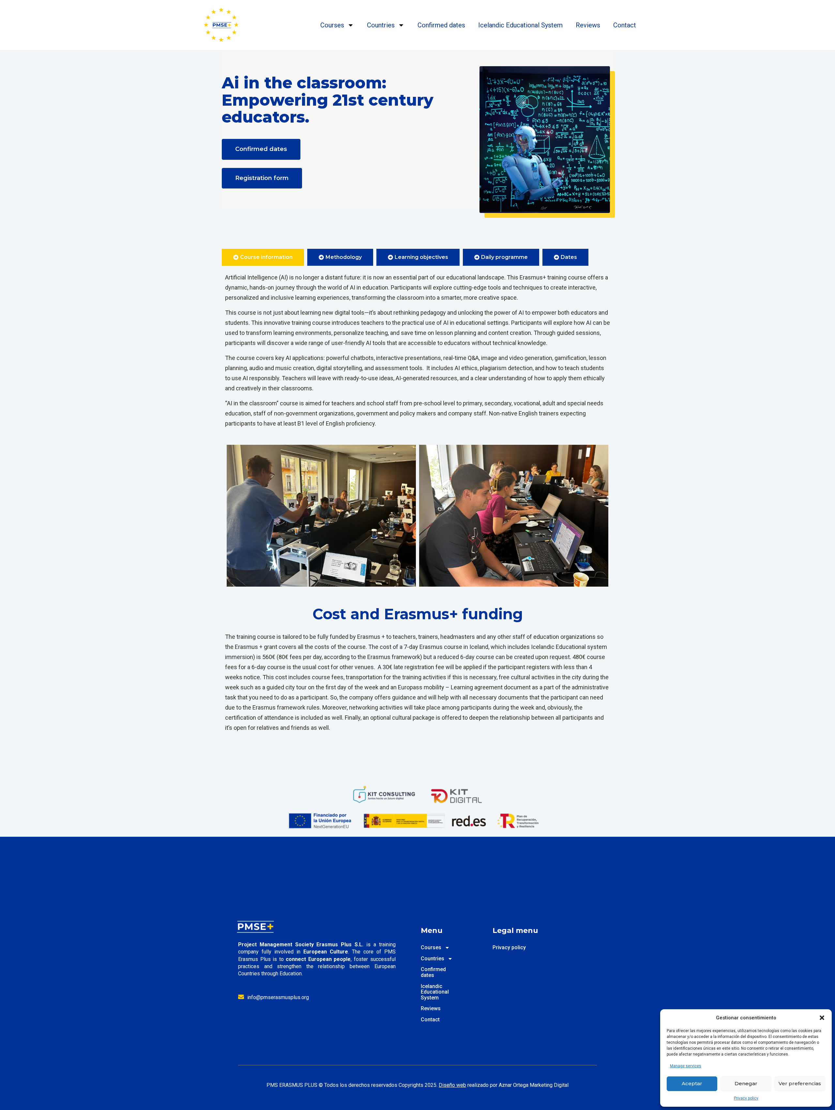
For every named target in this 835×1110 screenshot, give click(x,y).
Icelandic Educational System (520, 25)
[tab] (263, 257)
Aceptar (692, 1083)
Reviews (588, 25)
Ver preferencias (800, 1083)
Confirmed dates (441, 25)
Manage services (685, 1066)
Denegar (746, 1083)
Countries (381, 25)
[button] (822, 1017)
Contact (624, 25)
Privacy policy (746, 1098)
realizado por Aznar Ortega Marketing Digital (504, 1085)
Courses (332, 25)
